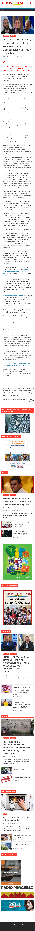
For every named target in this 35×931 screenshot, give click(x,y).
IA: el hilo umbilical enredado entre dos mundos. (16, 818)
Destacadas (6, 35)
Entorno (13, 35)
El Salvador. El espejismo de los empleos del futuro (21, 845)
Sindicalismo (14, 653)
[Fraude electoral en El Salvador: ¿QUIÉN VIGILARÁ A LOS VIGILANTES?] (6, 780)
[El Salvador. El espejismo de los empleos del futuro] (6, 846)
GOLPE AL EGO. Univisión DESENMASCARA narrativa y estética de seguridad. (20, 533)
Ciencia (5, 813)
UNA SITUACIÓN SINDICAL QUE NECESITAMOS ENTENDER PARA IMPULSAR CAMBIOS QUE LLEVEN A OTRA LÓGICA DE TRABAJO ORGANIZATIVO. (22, 690)
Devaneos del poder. (18, 769)
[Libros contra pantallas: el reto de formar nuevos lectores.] (6, 838)
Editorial (13, 495)
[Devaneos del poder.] (6, 770)
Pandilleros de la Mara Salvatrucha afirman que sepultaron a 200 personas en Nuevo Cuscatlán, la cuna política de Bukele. (17, 747)
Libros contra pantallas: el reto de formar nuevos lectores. (22, 836)
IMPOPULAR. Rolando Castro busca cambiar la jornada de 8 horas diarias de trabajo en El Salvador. (17, 503)
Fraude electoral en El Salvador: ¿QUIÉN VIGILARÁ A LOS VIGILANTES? (21, 778)
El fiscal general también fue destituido (13, 295)
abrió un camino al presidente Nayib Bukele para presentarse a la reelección (17, 271)
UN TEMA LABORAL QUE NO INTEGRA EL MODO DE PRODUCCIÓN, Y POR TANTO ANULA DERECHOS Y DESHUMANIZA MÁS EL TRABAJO (16, 664)
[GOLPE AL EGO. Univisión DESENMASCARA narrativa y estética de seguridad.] (6, 534)
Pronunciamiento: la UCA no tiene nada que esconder (17, 400)
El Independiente (18, 56)
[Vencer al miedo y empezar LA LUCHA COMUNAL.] (6, 525)
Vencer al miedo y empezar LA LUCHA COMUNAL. (21, 523)
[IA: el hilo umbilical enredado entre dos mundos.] (17, 802)
